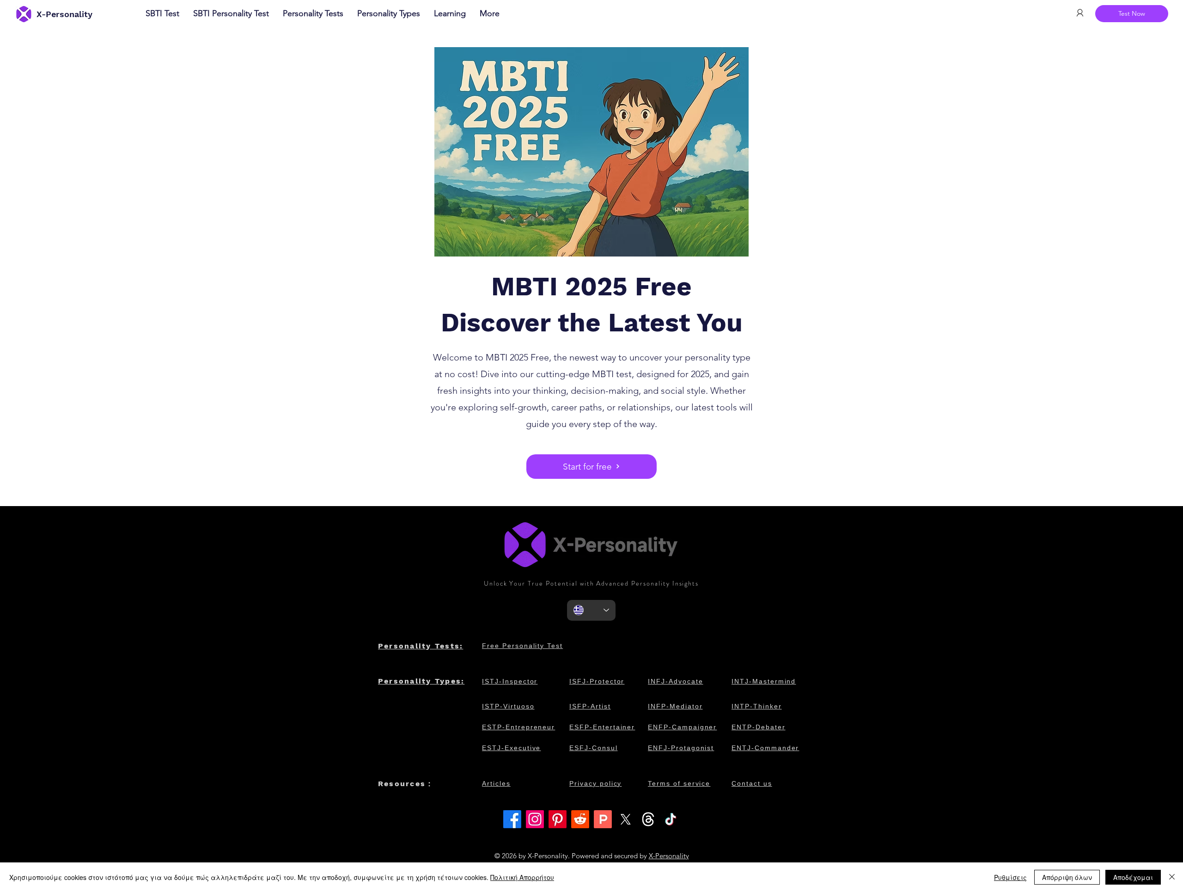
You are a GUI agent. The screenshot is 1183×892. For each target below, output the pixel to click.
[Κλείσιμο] (1171, 877)
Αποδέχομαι (1133, 877)
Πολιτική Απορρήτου (522, 877)
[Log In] (1079, 13)
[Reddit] (580, 819)
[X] (625, 819)
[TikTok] (671, 819)
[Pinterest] (558, 819)
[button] (450, 13)
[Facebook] (512, 819)
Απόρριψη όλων (1067, 877)
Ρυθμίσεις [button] (1010, 877)
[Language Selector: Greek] (591, 610)
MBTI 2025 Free (591, 286)
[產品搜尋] (603, 819)
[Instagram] (535, 819)
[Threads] (648, 819)
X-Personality (669, 855)
